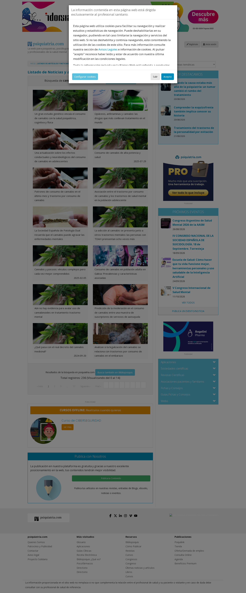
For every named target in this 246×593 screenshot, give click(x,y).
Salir (155, 76)
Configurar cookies (85, 76)
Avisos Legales (107, 49)
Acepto (167, 76)
